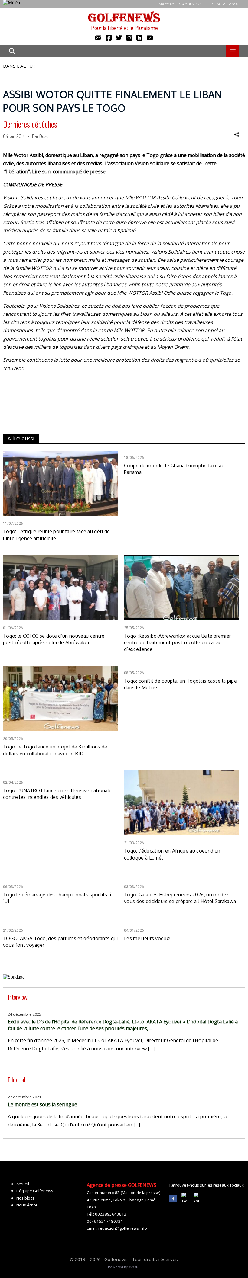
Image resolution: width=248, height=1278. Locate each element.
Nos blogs (25, 1198)
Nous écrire (27, 1205)
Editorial (16, 1079)
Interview (18, 996)
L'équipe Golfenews (34, 1190)
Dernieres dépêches (30, 124)
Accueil (22, 1184)
